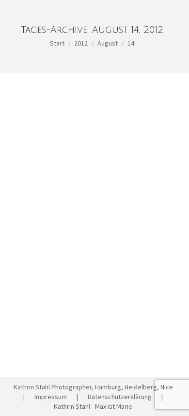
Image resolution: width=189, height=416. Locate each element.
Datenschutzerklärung (120, 396)
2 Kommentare (99, 260)
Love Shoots (43, 251)
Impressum (50, 396)
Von (93, 251)
